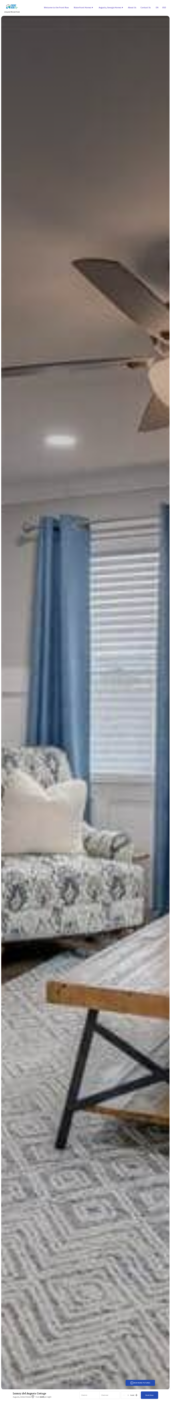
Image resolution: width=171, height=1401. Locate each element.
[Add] (136, 1395)
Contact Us (146, 7)
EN (157, 7)
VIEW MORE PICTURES (141, 1383)
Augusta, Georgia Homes (111, 7)
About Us (132, 7)
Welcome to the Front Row (56, 7)
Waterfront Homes (83, 7)
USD (164, 7)
